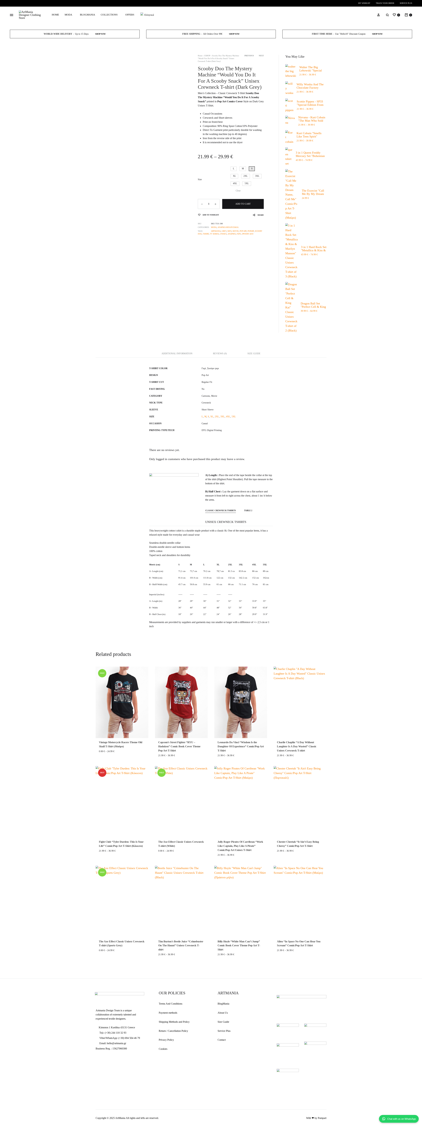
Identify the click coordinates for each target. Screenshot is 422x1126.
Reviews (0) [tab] (220, 353)
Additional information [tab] (177, 353)
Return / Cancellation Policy (173, 1030)
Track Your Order (385, 3)
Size (200, 179)
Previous (249, 56)
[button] (233, 169)
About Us (223, 1012)
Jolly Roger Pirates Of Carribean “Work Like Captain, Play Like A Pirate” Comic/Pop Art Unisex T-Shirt (240, 845)
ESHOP (207, 56)
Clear (238, 190)
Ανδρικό (232, 234)
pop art (243, 231)
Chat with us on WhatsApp (401, 1118)
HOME (55, 14)
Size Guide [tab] (253, 353)
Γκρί (239, 234)
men (229, 231)
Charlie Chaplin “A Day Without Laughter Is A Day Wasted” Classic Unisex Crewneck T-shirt (296, 746)
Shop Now (100, 34)
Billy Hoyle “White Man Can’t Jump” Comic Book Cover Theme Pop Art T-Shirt (239, 945)
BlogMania (223, 1003)
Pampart (322, 1118)
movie (236, 231)
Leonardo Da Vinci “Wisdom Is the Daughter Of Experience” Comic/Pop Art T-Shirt (241, 746)
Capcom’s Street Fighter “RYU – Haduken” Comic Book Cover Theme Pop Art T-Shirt (179, 746)
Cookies (163, 1048)
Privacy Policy (166, 1039)
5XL (234, 416)
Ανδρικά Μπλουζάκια (228, 227)
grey (224, 231)
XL (211, 416)
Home (200, 56)
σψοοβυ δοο (247, 234)
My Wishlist (364, 3)
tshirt (206, 234)
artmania (216, 231)
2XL (217, 416)
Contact (222, 1039)
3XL (222, 416)
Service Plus (406, 3)
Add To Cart (243, 204)
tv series (214, 234)
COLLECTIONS (109, 14)
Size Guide (223, 1021)
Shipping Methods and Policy (174, 1021)
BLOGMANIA (87, 14)
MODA (68, 14)
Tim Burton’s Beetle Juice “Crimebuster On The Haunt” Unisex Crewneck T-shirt (180, 945)
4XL (228, 416)
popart (251, 231)
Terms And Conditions (170, 1003)
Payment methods (168, 1012)
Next (261, 56)
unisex (223, 234)
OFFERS (129, 14)
